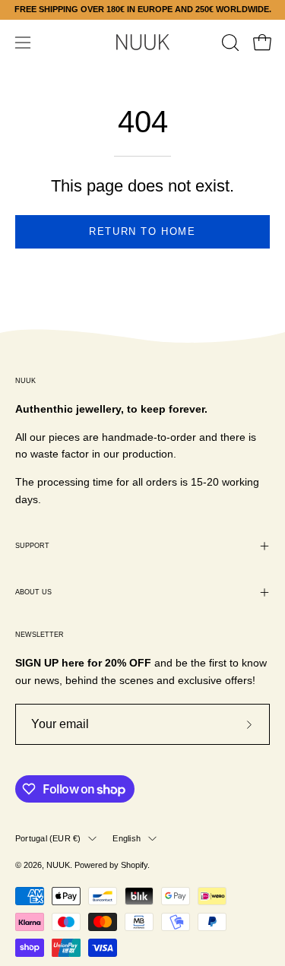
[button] (228, 42)
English (126, 838)
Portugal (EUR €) (48, 838)
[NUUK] (142, 42)
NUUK (58, 864)
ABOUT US (33, 592)
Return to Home (142, 231)
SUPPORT (32, 546)
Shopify (134, 864)
